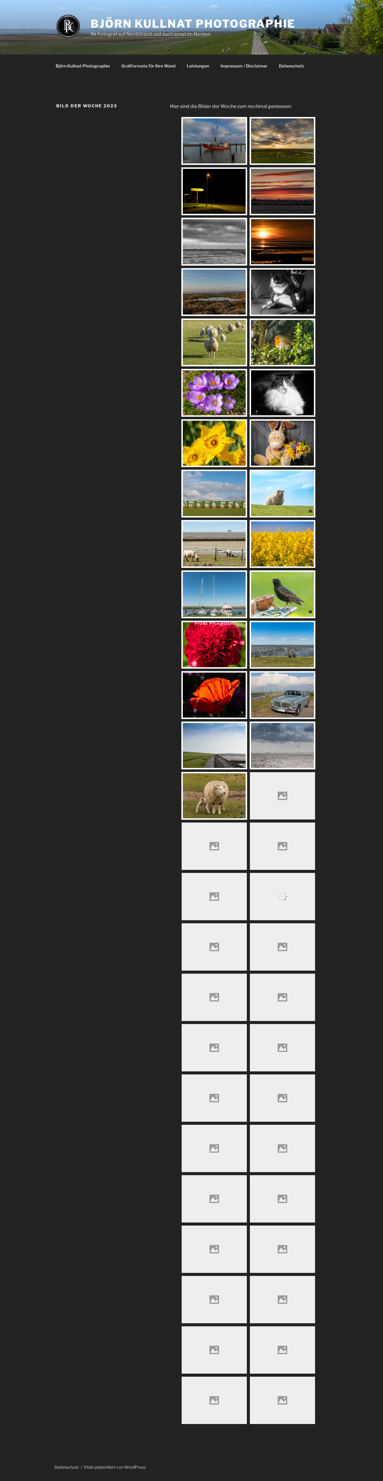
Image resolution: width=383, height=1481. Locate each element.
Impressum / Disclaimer (244, 65)
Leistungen (198, 65)
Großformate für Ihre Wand (148, 65)
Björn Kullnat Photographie (193, 23)
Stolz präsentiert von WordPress (115, 1467)
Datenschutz (291, 65)
